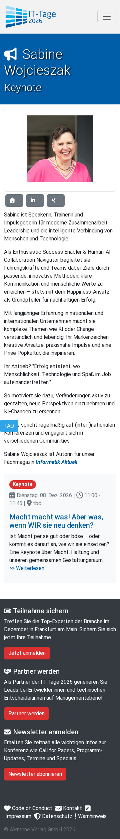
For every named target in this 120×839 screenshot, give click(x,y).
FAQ (9, 426)
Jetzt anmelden (27, 653)
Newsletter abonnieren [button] (35, 774)
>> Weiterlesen (26, 568)
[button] (14, 200)
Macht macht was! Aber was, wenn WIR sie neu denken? (56, 521)
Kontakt (72, 808)
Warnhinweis (92, 816)
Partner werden (26, 713)
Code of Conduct (31, 808)
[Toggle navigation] (106, 16)
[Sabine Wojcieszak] (30, 17)
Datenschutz (56, 816)
